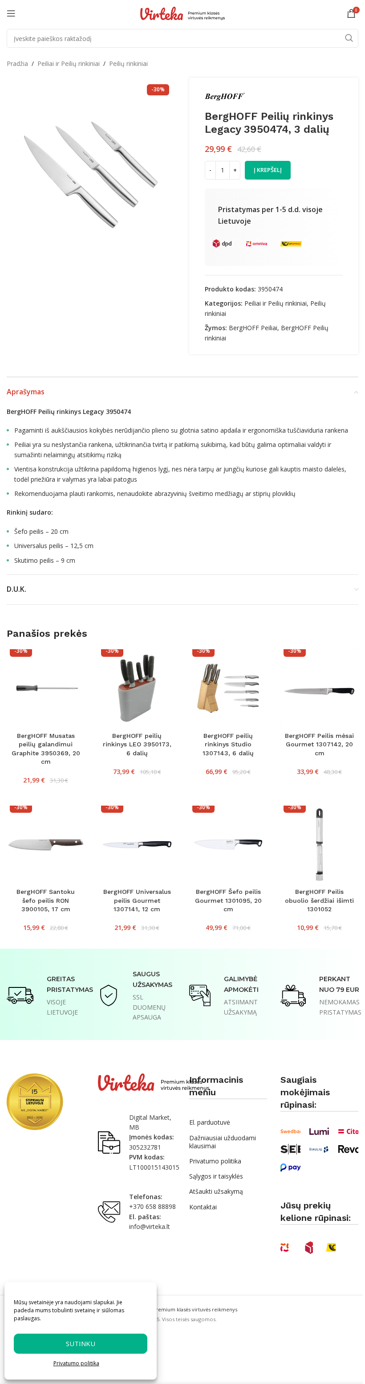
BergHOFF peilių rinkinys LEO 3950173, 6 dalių (137, 744)
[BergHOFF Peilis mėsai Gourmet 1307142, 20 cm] (319, 688)
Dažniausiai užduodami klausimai (222, 1142)
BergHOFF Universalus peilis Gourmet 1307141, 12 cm (137, 900)
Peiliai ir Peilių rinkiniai (68, 63)
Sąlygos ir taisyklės (216, 1176)
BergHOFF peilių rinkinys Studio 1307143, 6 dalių (228, 744)
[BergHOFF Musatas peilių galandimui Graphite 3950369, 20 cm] (46, 688)
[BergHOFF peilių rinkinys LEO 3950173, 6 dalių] (137, 688)
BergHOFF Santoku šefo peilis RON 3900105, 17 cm (45, 900)
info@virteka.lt (149, 1226)
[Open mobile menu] (11, 13)
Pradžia (17, 63)
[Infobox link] (46, 995)
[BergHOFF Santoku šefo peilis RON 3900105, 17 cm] (46, 845)
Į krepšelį (268, 170)
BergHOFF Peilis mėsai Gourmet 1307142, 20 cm (319, 744)
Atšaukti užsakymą (216, 1191)
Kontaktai (203, 1207)
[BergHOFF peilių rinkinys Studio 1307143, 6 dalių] (228, 688)
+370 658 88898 (152, 1206)
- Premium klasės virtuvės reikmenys (182, 1309)
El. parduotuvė (209, 1122)
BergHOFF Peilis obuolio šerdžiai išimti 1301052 (319, 900)
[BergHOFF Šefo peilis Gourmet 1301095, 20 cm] (228, 845)
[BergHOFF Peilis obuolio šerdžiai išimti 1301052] (319, 845)
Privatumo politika (76, 1363)
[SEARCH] (349, 38)
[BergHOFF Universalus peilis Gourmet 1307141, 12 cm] (137, 845)
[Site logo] (182, 12)
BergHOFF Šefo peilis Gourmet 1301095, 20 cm (228, 900)
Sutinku (80, 1343)
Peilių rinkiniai (128, 63)
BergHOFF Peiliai (253, 327)
